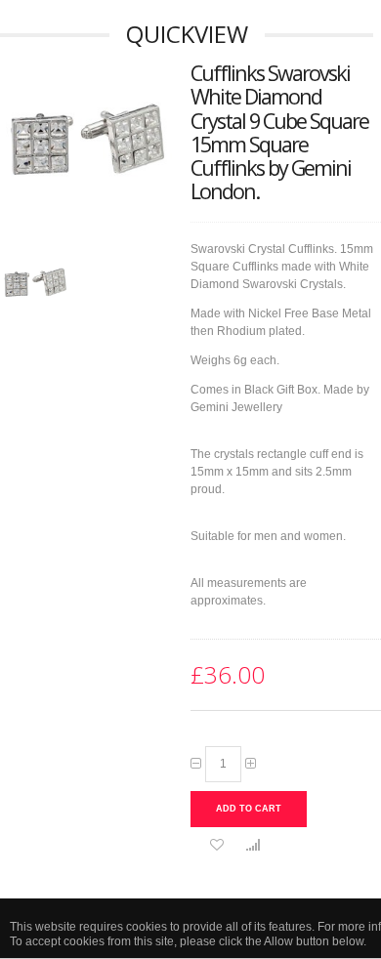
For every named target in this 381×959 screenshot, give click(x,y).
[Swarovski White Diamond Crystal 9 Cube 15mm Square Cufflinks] (34, 285)
